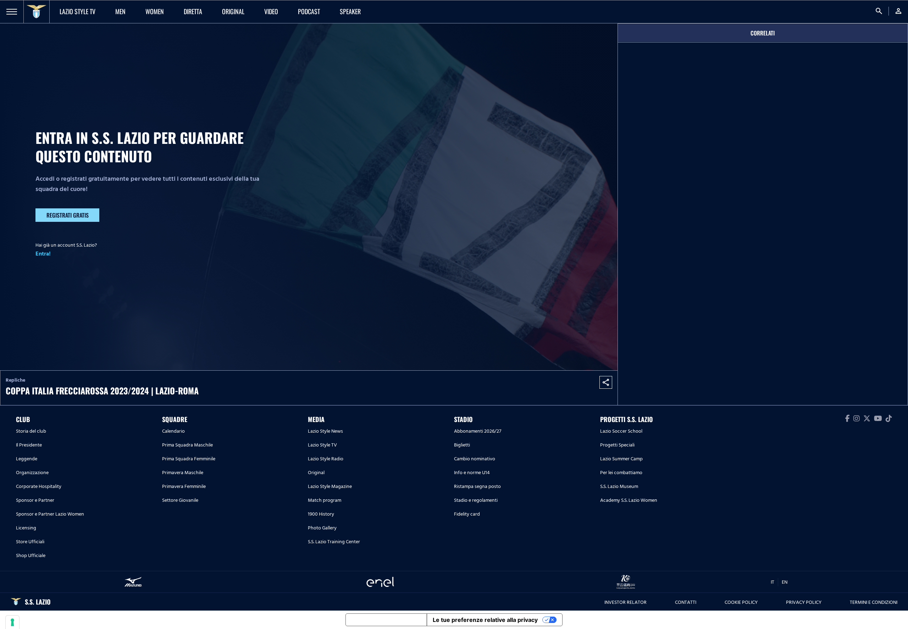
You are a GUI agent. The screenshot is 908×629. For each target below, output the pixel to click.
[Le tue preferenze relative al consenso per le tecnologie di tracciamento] (12, 622)
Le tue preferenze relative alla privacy (485, 619)
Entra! (43, 253)
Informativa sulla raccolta (386, 619)
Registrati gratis (67, 215)
